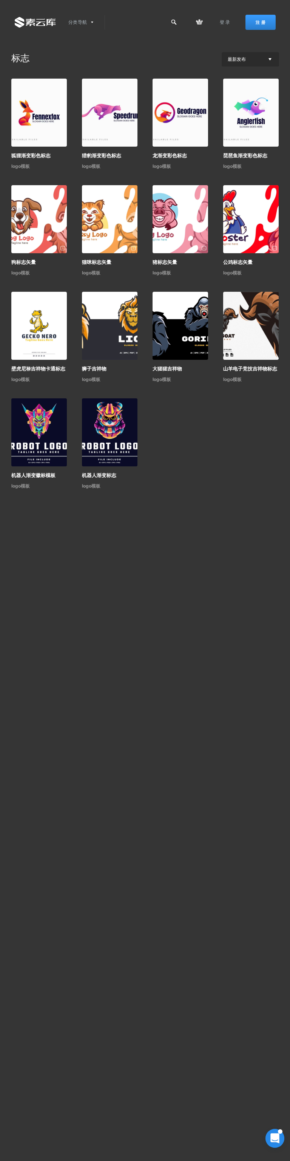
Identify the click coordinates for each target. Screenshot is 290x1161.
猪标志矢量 (165, 262)
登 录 (225, 22)
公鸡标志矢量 (238, 262)
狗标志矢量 (23, 262)
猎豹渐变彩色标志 (101, 155)
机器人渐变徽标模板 (33, 475)
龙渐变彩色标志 (170, 155)
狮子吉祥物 (94, 368)
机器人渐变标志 (99, 475)
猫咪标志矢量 (96, 262)
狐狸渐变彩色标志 (31, 155)
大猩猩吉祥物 (167, 368)
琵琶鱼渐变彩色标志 (245, 155)
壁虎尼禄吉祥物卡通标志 (38, 368)
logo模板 (20, 166)
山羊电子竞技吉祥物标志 (250, 368)
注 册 (260, 22)
